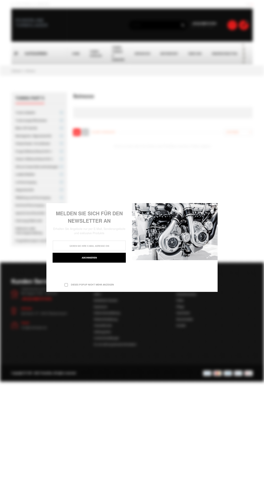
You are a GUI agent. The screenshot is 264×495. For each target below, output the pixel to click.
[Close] (215, 205)
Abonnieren (89, 257)
